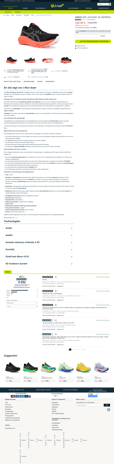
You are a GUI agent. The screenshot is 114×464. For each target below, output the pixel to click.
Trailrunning (55, 405)
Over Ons (8, 405)
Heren (10, 8)
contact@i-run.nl (10, 428)
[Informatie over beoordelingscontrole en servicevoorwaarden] (29, 284)
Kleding (17, 12)
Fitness (54, 409)
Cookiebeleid (9, 411)
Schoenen (8, 12)
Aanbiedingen (103, 8)
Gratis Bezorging (28, 1)
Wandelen (55, 407)
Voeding (89, 8)
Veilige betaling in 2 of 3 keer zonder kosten (98, 390)
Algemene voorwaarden (12, 420)
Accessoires (74, 8)
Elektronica (40, 8)
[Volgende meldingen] (84, 350)
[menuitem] (8, 12)
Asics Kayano (14, 214)
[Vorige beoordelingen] (67, 349)
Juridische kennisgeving (12, 418)
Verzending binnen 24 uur (16, 390)
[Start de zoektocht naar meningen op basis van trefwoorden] (36, 306)
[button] (86, 36)
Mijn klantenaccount (83, 1)
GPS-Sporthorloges (58, 413)
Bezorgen (8, 409)
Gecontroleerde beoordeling (103, 277)
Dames (25, 8)
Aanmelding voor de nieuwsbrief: (85, 402)
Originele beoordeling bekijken (48, 286)
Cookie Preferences (11, 413)
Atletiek (54, 411)
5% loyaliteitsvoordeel (70, 390)
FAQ (6, 402)
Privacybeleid (9, 416)
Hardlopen (26, 15)
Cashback (55, 425)
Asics (32, 15)
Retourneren (9, 407)
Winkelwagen (105, 1)
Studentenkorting (57, 429)
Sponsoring (55, 427)
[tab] (39, 228)
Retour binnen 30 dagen (11, 1)
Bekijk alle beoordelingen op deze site (22, 287)
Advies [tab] (8, 272)
